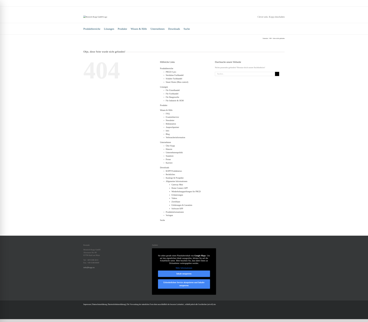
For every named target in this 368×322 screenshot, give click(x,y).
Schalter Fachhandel (174, 79)
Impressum (87, 304)
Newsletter (170, 120)
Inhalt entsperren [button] (183, 274)
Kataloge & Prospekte (175, 178)
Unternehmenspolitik (174, 152)
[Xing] (95, 277)
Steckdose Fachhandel (175, 75)
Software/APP (177, 209)
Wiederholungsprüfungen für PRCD (186, 191)
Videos (174, 198)
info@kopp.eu (89, 267)
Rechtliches (170, 174)
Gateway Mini (177, 185)
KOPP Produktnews (174, 171)
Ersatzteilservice (172, 117)
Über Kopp (170, 146)
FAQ (168, 114)
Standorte (170, 156)
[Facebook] (84, 277)
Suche (187, 28)
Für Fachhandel (172, 94)
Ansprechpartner (172, 127)
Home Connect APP (179, 188)
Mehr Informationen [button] (184, 268)
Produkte (122, 28)
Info (167, 131)
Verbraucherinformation (175, 137)
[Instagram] (88, 277)
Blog (168, 134)
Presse (168, 159)
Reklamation (171, 124)
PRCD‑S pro (171, 72)
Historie (169, 149)
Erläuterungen (177, 195)
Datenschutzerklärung (99, 304)
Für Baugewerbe (172, 97)
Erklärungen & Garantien (181, 205)
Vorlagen (169, 215)
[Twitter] (99, 277)
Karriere (169, 163)
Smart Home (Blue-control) (177, 82)
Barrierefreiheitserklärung (116, 304)
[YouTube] (103, 277)
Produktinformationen (175, 212)
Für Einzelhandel (173, 90)
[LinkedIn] (92, 277)
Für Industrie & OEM (175, 101)
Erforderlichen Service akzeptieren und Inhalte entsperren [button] (183, 284)
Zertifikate (175, 202)
